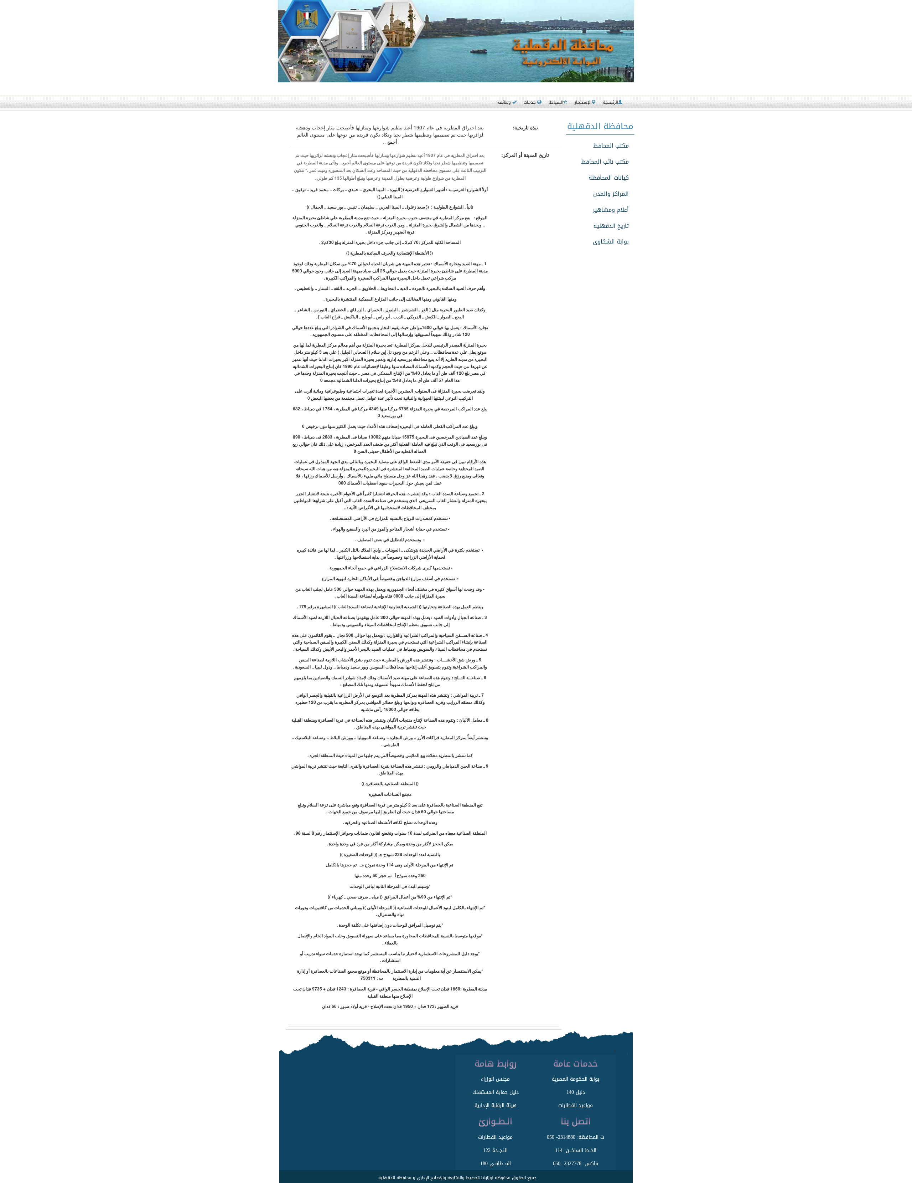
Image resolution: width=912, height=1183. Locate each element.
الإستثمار (583, 102)
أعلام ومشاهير (611, 209)
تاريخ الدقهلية (611, 225)
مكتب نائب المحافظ (605, 161)
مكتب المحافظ (611, 145)
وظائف (505, 102)
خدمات (530, 102)
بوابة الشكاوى (611, 241)
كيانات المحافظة (609, 177)
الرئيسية (610, 102)
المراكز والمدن (611, 193)
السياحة (556, 102)
